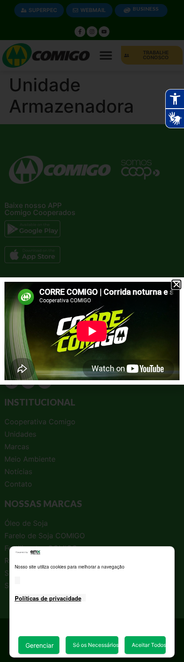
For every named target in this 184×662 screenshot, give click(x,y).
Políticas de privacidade (48, 598)
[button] (176, 284)
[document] (92, 331)
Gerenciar (39, 645)
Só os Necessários (96, 645)
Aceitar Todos (149, 645)
